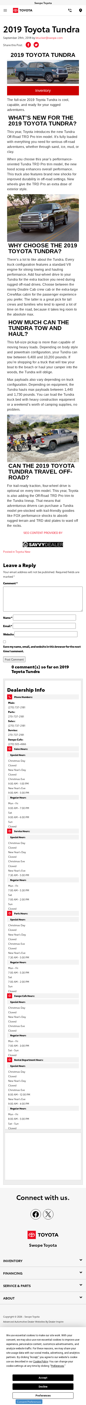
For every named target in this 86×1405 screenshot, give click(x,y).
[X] (48, 1214)
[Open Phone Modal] (69, 10)
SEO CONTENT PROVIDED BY (43, 532)
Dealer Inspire (56, 1321)
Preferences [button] (57, 1365)
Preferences (43, 1395)
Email (7, 626)
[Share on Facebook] (28, 45)
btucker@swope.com (49, 37)
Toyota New (22, 551)
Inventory (43, 90)
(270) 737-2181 (16, 707)
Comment (10, 583)
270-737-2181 (16, 716)
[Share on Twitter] (36, 45)
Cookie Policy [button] (40, 1361)
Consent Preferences (29, 1401)
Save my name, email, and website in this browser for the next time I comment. (42, 649)
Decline (43, 1386)
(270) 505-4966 (17, 744)
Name (7, 617)
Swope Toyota (31, 1316)
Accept (43, 1377)
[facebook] (35, 1214)
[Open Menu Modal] (5, 10)
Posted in (9, 551)
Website (8, 634)
